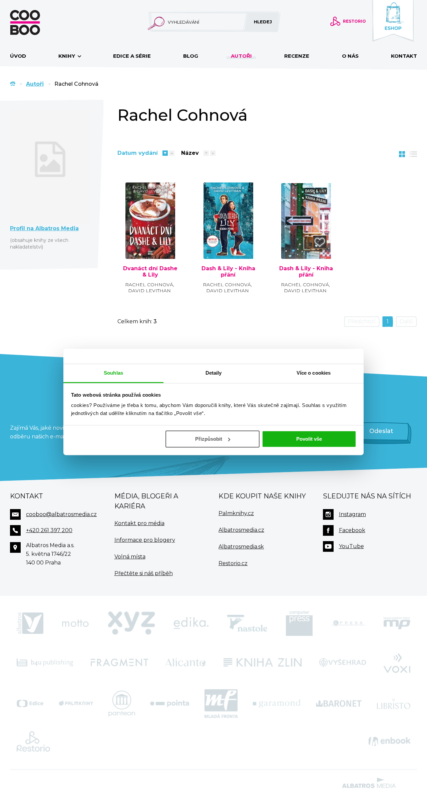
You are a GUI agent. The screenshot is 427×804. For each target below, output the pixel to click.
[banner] (35, 22)
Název (190, 153)
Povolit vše (309, 439)
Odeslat (381, 431)
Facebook (352, 530)
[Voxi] (397, 663)
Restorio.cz (233, 563)
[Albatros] (30, 623)
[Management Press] (397, 623)
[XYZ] (131, 623)
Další (406, 321)
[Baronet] (339, 704)
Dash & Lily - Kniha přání (228, 272)
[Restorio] (33, 742)
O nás (350, 56)
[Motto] (75, 623)
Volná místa (129, 556)
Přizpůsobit (208, 439)
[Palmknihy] (76, 704)
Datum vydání (137, 153)
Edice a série (132, 56)
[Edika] (191, 623)
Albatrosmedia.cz (241, 530)
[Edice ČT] (30, 704)
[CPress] (348, 623)
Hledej (263, 21)
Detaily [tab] (213, 373)
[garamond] (276, 704)
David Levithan (149, 291)
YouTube (351, 546)
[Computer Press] (299, 623)
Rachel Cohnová (149, 285)
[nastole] (247, 623)
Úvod (18, 56)
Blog (190, 56)
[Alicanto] (185, 663)
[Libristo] (393, 704)
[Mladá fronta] (221, 704)
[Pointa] (169, 704)
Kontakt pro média (139, 523)
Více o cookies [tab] (314, 373)
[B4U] (45, 663)
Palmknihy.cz (236, 513)
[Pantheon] (122, 704)
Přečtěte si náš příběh (143, 573)
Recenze (296, 56)
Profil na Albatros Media (44, 228)
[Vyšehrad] (343, 663)
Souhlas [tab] (113, 373)
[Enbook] (389, 742)
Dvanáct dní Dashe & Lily (150, 272)
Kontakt (404, 56)
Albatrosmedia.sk (241, 546)
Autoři (241, 56)
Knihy (67, 56)
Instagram (352, 514)
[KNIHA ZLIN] (262, 663)
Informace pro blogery (144, 540)
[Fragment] (119, 663)
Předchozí (362, 321)
